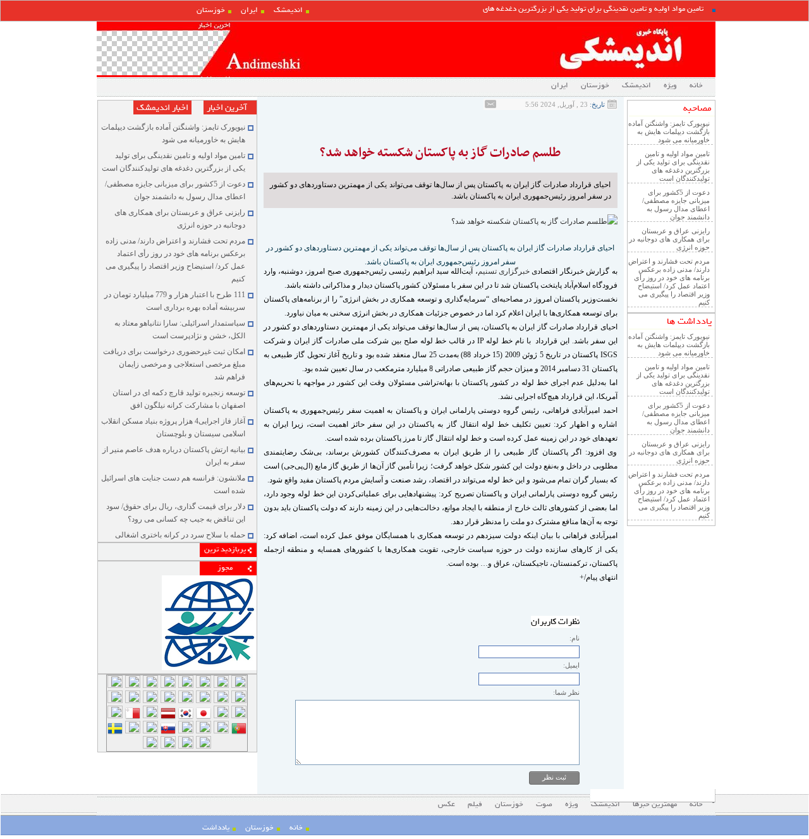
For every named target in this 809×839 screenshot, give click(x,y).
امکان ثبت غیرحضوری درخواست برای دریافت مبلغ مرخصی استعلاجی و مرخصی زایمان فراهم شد (174, 364)
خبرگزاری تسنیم (504, 271)
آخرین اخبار (227, 108)
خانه (696, 85)
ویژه (670, 85)
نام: (574, 638)
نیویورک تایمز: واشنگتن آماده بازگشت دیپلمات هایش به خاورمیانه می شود (669, 131)
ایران (249, 10)
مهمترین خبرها (655, 804)
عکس (446, 804)
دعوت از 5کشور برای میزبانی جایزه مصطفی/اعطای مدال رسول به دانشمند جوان (676, 204)
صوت (544, 804)
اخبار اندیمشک (162, 108)
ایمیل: (571, 665)
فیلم (475, 804)
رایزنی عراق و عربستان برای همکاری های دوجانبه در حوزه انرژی (669, 239)
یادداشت (215, 827)
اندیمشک (288, 10)
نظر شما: (566, 692)
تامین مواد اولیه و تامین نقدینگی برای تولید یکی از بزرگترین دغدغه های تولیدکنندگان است (673, 166)
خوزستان (211, 10)
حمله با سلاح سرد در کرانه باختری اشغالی (180, 534)
